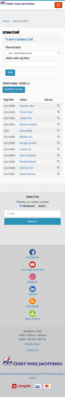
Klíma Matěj (26, 130)
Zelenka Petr (26, 167)
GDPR (39, 373)
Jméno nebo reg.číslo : (17, 58)
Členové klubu (13, 47)
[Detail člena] (58, 106)
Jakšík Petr (26, 118)
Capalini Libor (27, 105)
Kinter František (28, 124)
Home (6, 21)
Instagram (32, 281)
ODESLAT (32, 221)
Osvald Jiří (25, 149)
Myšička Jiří (26, 136)
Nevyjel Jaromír (28, 143)
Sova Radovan (28, 155)
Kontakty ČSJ (32, 350)
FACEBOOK (32, 257)
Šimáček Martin (28, 161)
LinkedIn (32, 294)
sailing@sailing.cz (32, 344)
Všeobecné (28, 205)
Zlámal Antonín (28, 174)
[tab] (32, 39)
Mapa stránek (32, 318)
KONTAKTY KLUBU (14, 89)
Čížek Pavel (26, 112)
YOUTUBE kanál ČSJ (32, 269)
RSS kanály (32, 306)
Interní (42, 205)
